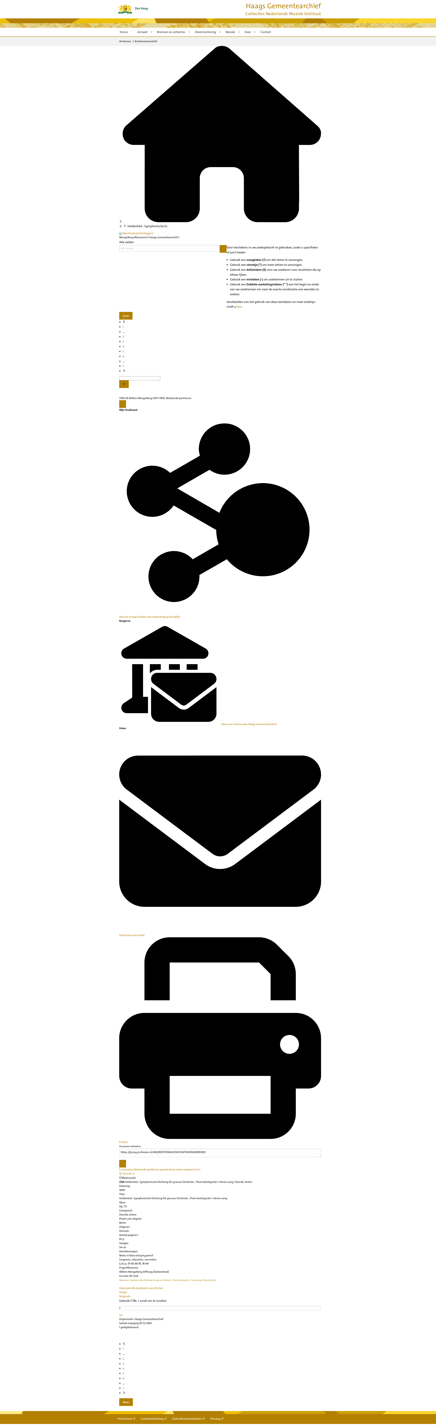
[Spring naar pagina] (124, 384)
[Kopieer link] (122, 1164)
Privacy (215, 1419)
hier (239, 307)
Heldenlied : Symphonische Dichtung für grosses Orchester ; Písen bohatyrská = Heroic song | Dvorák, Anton (167, 1280)
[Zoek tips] (223, 249)
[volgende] (124, 371)
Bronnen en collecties (171, 32)
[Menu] (122, 404)
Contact (265, 32)
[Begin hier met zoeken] (222, 221)
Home (124, 32)
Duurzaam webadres (130, 1146)
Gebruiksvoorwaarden (187, 1419)
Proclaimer (125, 1419)
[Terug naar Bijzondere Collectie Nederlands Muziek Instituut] (133, 8)
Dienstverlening (205, 32)
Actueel (142, 32)
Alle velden (126, 242)
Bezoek (230, 32)
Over (248, 32)
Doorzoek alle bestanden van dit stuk (141, 1288)
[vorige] (124, 322)
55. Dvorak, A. (127, 1173)
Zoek (126, 316)
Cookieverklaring (152, 1419)
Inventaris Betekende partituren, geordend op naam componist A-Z (159, 1169)
